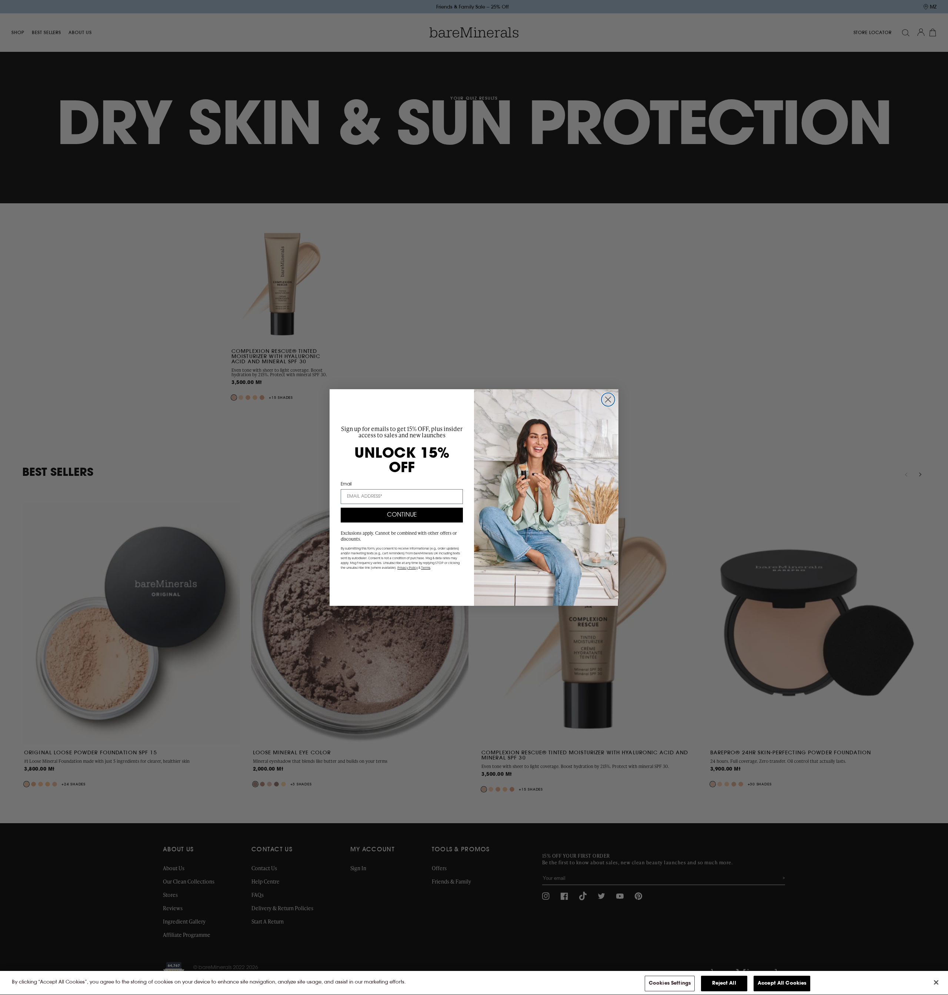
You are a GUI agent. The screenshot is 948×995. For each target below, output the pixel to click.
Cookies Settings (670, 983)
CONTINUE (402, 515)
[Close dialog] (608, 399)
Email (346, 484)
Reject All (724, 983)
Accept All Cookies (782, 983)
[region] (474, 983)
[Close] (936, 982)
